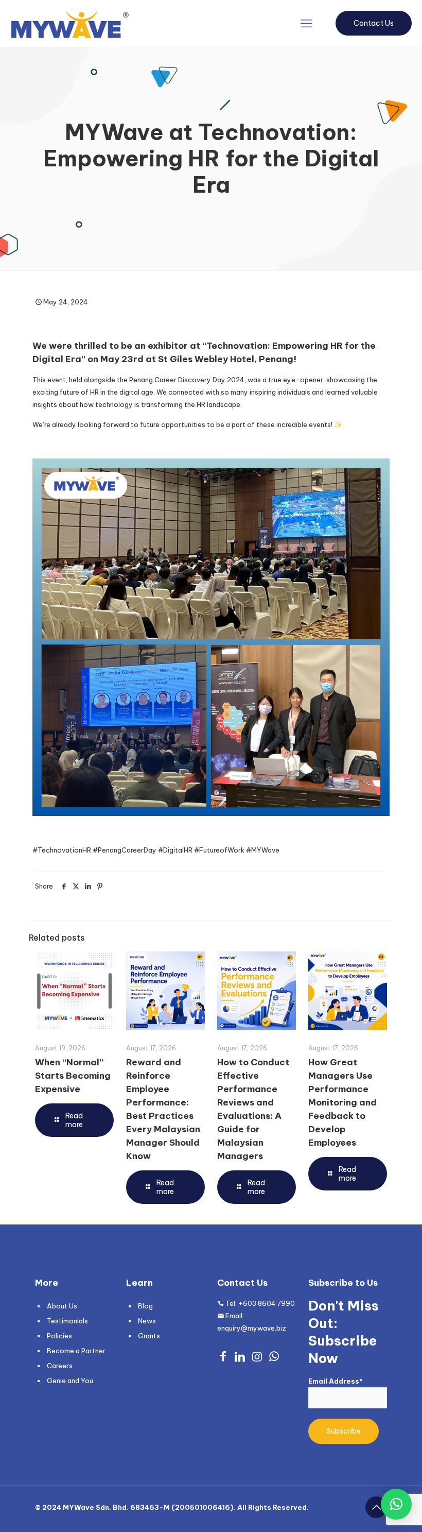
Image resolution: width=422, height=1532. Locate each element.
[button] (396, 1504)
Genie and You (70, 1380)
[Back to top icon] (376, 1507)
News (147, 1321)
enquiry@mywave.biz (251, 1328)
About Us (62, 1306)
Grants (149, 1336)
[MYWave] (69, 23)
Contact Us (374, 23)
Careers (60, 1365)
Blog (145, 1306)
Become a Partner (76, 1351)
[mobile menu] (306, 23)
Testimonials (67, 1321)
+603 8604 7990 (266, 1303)
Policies (59, 1336)
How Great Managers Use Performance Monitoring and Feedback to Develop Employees (342, 1102)
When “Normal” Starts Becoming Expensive (73, 1076)
